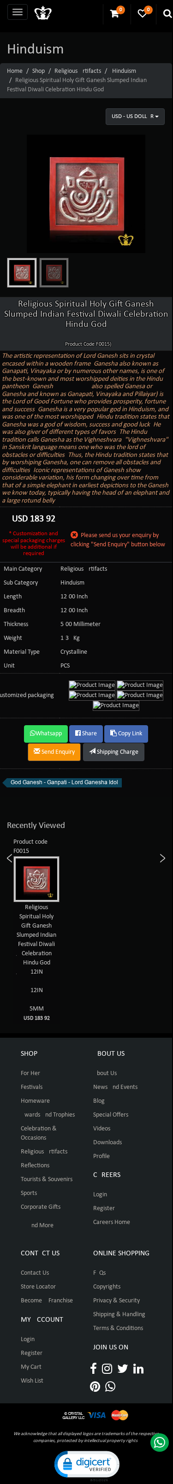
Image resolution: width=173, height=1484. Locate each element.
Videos (101, 1128)
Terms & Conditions (118, 1328)
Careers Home (111, 1222)
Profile (101, 1156)
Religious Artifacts (77, 71)
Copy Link (129, 733)
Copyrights (106, 1286)
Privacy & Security (116, 1300)
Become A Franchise (47, 1300)
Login (100, 1194)
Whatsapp (49, 733)
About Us (105, 1073)
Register (104, 1208)
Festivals (31, 1087)
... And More (37, 1225)
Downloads (107, 1142)
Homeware (35, 1101)
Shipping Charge (116, 752)
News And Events (115, 1087)
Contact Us (35, 1273)
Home (15, 71)
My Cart (31, 1367)
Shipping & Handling (119, 1314)
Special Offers (110, 1115)
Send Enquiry (57, 752)
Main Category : (24, 569)
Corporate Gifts (40, 1207)
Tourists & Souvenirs (46, 1179)
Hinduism (124, 71)
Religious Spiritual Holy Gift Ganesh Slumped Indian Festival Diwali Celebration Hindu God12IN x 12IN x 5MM (41, 962)
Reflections (35, 1165)
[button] (86, 1465)
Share (89, 733)
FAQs (99, 1273)
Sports (29, 1193)
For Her (30, 1073)
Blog (99, 1101)
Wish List (32, 1381)
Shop (38, 71)
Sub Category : (22, 582)
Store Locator (38, 1286)
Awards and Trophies (48, 1115)
